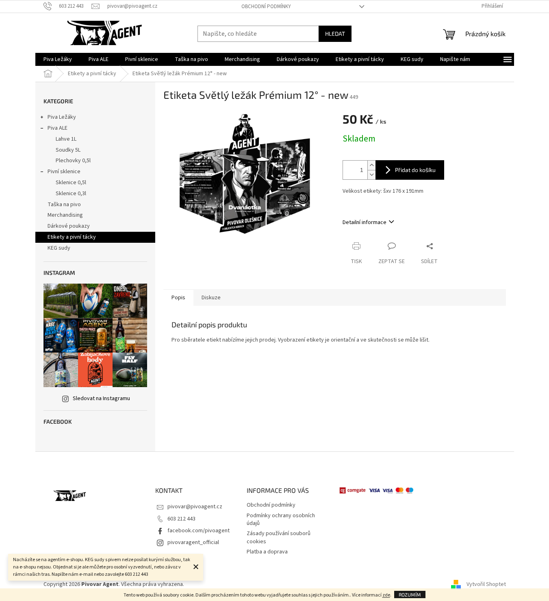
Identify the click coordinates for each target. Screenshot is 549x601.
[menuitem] (57, 59)
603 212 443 (181, 519)
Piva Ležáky (62, 117)
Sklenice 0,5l (71, 183)
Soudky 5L (68, 150)
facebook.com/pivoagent (198, 531)
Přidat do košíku (415, 169)
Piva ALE (57, 128)
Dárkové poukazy (69, 226)
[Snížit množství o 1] (371, 174)
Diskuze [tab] (211, 298)
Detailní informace (364, 222)
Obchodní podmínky (266, 6)
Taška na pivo (64, 204)
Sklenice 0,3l (71, 193)
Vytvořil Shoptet (486, 584)
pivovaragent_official (193, 542)
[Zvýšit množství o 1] (371, 165)
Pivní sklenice (64, 172)
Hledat (335, 33)
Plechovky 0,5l (73, 161)
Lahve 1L (66, 139)
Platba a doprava (267, 552)
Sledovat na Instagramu (101, 398)
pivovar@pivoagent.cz (194, 507)
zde (386, 595)
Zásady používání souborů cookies (278, 537)
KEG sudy (59, 248)
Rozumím (410, 594)
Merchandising (65, 215)
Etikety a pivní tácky (72, 237)
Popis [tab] (178, 298)
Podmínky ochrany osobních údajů (281, 519)
